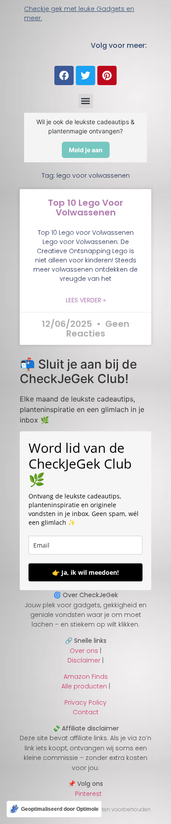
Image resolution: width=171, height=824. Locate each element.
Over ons (84, 650)
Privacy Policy (85, 702)
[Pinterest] (107, 75)
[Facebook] (64, 75)
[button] (85, 101)
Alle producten (84, 686)
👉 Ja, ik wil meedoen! (85, 572)
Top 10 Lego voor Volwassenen (85, 208)
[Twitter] (85, 75)
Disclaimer (84, 660)
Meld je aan (86, 150)
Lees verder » (86, 300)
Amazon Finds (86, 676)
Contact (86, 712)
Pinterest (86, 793)
